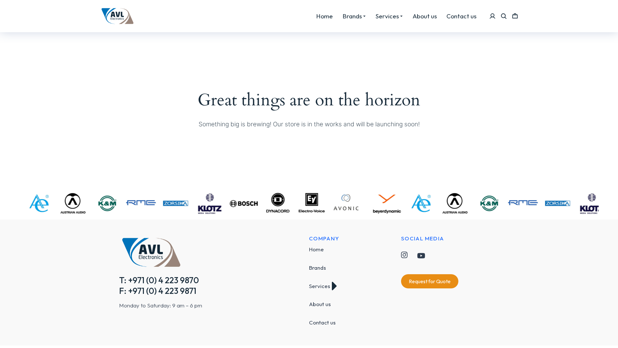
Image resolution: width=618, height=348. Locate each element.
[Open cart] (515, 16)
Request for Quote (430, 281)
